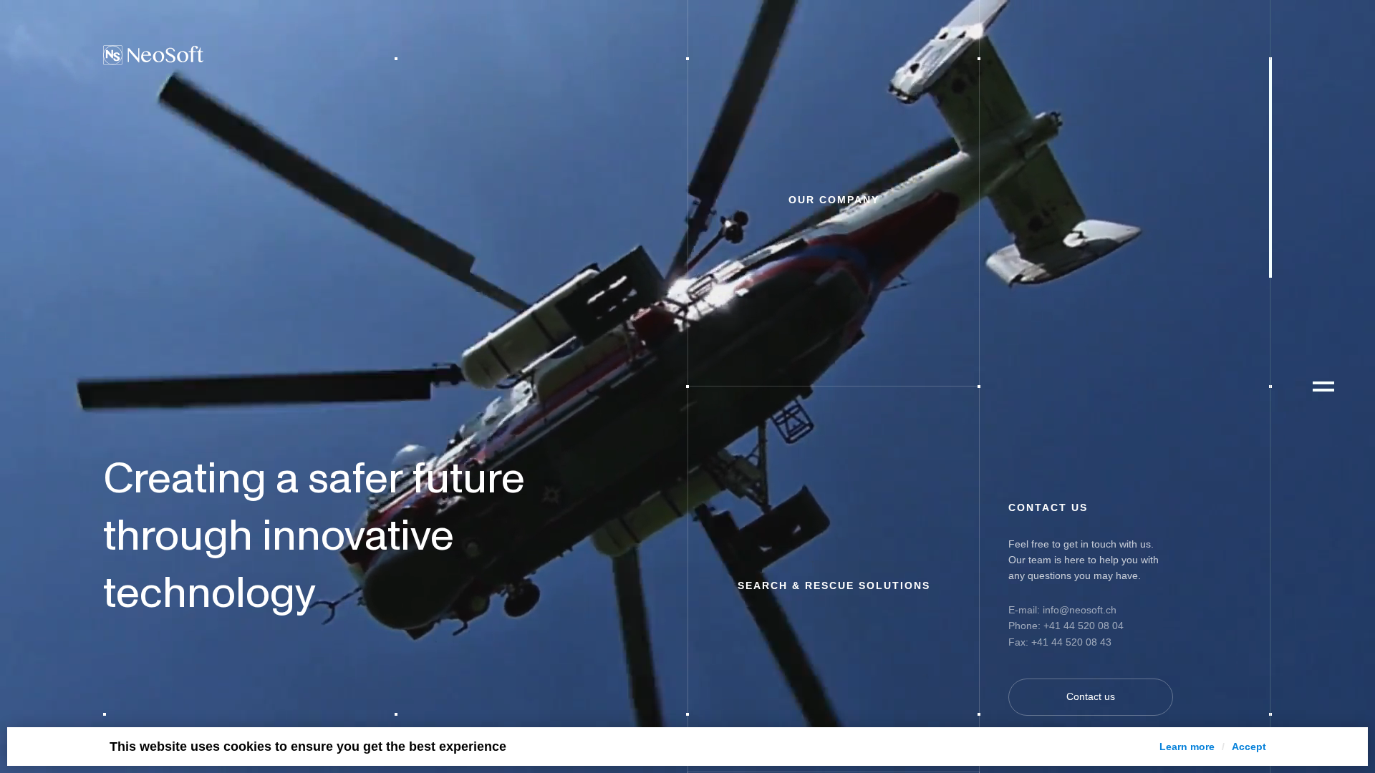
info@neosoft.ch (1079, 610)
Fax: (1019, 642)
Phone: (1024, 625)
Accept (1249, 746)
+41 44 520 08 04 (1083, 625)
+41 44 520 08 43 (1071, 642)
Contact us (1090, 696)
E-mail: (1025, 610)
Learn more (1187, 746)
